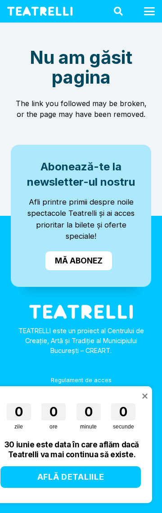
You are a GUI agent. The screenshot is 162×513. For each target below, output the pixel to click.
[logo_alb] (39, 11)
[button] (118, 11)
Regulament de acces (81, 380)
